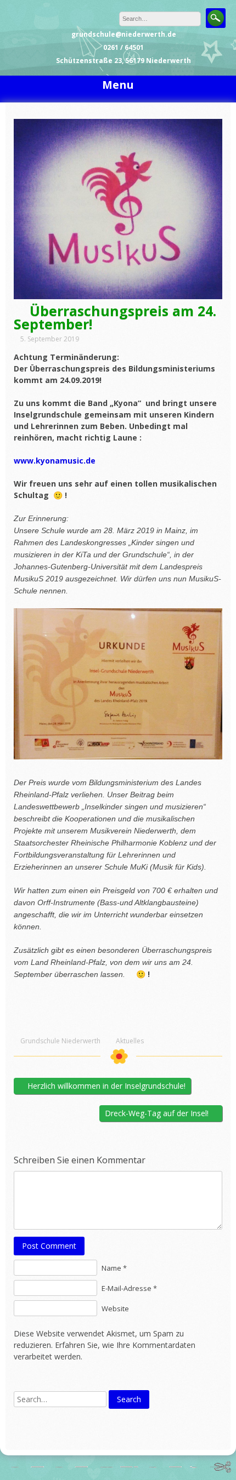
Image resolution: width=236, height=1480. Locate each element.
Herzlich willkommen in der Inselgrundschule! (105, 1086)
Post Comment (49, 1246)
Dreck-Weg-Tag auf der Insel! (158, 1113)
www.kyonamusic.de (54, 460)
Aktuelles (130, 1041)
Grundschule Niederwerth (60, 1041)
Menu (118, 84)
